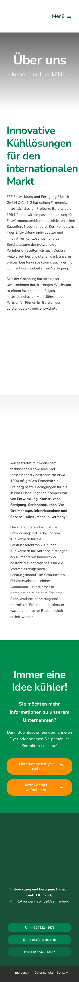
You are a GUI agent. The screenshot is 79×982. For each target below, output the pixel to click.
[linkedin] (39, 909)
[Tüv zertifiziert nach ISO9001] (26, 828)
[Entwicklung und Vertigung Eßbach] (19, 6)
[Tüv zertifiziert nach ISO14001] (54, 828)
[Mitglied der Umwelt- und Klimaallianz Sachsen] (54, 854)
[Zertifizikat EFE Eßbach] (26, 854)
